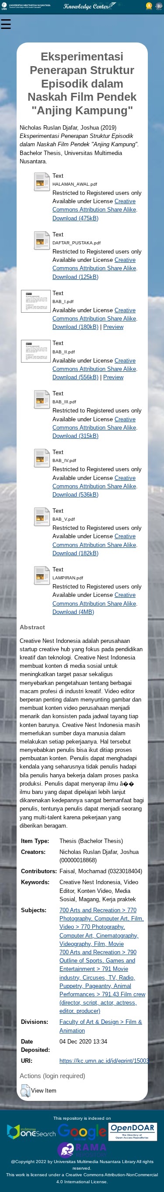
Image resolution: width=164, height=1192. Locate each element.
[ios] (32, 1131)
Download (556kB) (75, 377)
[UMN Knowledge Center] (82, 6)
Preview (113, 327)
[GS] (82, 1131)
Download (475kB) (75, 218)
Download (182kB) (75, 553)
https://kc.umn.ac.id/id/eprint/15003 (104, 1061)
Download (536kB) (75, 494)
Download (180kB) (75, 327)
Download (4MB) (73, 612)
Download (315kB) (75, 436)
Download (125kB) (75, 277)
